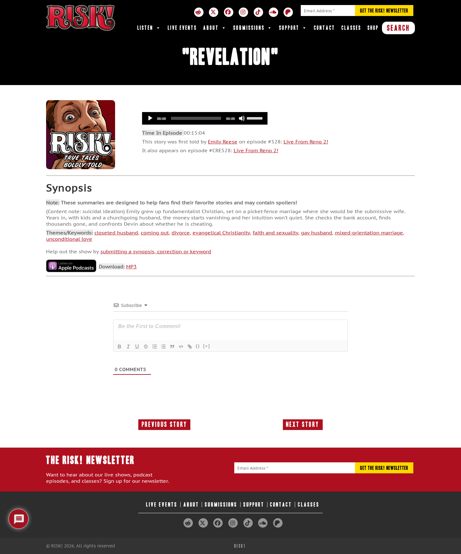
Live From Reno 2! (305, 141)
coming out (155, 232)
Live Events (182, 27)
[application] (205, 118)
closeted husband (116, 232)
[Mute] (242, 118)
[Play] (150, 118)
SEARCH (398, 28)
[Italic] (128, 346)
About (211, 27)
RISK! (240, 546)
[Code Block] (181, 346)
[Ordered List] (154, 346)
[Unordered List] (163, 346)
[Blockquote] (172, 346)
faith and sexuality (275, 232)
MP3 (131, 266)
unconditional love (69, 239)
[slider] (255, 117)
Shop (373, 27)
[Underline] (137, 346)
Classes (351, 27)
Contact (324, 27)
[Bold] (119, 346)
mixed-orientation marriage (369, 232)
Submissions (249, 27)
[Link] (189, 346)
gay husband (316, 232)
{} (198, 346)
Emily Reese (222, 141)
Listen (145, 27)
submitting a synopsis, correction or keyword (155, 251)
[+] (206, 346)
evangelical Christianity (221, 232)
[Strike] (145, 346)
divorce (181, 232)
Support (289, 27)
